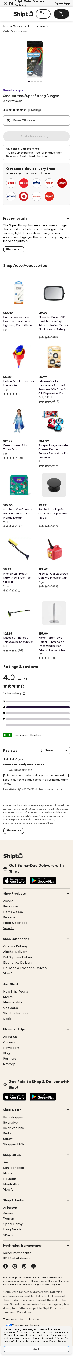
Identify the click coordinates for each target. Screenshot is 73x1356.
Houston (9, 1178)
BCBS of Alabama (16, 1258)
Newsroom (11, 1047)
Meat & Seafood (15, 922)
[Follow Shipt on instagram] (14, 1266)
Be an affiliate (13, 1128)
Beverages (11, 906)
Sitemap (9, 1064)
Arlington (10, 1207)
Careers (9, 1042)
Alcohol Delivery (15, 951)
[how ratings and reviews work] (24, 693)
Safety (8, 1138)
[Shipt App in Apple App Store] (14, 881)
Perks (7, 1133)
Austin (7, 1162)
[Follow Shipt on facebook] (5, 1266)
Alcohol (8, 901)
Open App (62, 3)
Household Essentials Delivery (25, 968)
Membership (12, 1002)
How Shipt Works (16, 991)
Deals (7, 1018)
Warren (8, 1218)
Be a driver (11, 1122)
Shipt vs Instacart (16, 1013)
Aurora (8, 1213)
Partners (9, 1058)
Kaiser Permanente (17, 1253)
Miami (7, 1173)
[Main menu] (8, 14)
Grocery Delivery (15, 946)
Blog (6, 1053)
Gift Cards (11, 1007)
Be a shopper (13, 1117)
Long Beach (12, 1229)
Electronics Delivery (17, 962)
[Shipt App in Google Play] (43, 881)
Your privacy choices (25, 1325)
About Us (10, 1036)
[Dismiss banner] (5, 3)
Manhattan (11, 1184)
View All (8, 928)
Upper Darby (13, 1224)
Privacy (34, 1319)
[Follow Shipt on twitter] (33, 1266)
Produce (9, 917)
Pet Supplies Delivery (18, 957)
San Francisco (13, 1167)
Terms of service (13, 1319)
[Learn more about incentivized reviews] (19, 789)
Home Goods (13, 911)
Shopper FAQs (14, 1144)
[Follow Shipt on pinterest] (24, 1266)
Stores (8, 997)
